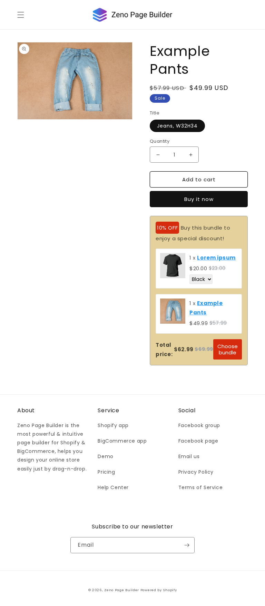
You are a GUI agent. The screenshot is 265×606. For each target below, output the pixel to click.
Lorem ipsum (216, 257)
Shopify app (113, 425)
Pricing (106, 471)
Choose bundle (227, 349)
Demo (105, 456)
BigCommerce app (122, 440)
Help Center (113, 487)
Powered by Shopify (158, 590)
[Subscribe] (186, 545)
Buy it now (199, 199)
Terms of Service (200, 487)
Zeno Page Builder (121, 590)
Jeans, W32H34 (177, 125)
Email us (189, 456)
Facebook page (198, 440)
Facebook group (199, 425)
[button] (20, 14)
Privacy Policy (196, 471)
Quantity (159, 141)
